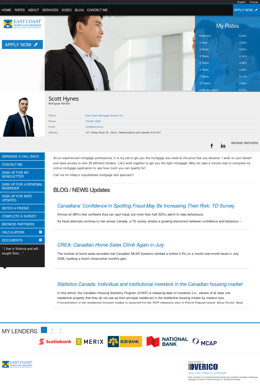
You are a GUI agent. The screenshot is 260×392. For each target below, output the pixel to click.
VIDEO (66, 9)
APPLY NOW (243, 9)
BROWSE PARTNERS (244, 143)
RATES (20, 9)
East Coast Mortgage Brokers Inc (104, 115)
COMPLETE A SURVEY (19, 216)
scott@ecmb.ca (94, 126)
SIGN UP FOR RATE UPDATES (17, 198)
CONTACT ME (97, 9)
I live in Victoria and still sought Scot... (20, 250)
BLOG (79, 9)
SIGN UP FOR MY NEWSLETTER (15, 174)
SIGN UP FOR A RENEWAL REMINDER (22, 186)
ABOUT (33, 9)
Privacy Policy (194, 373)
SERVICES (50, 9)
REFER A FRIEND (15, 208)
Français (254, 1)
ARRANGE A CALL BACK (20, 156)
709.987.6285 (93, 121)
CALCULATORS (13, 232)
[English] (241, 1)
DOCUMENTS (12, 240)
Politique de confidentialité (214, 373)
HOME (6, 9)
